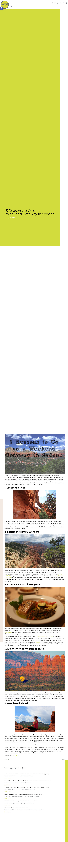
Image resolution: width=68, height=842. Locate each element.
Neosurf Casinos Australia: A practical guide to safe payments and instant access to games (28, 780)
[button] (11, 6)
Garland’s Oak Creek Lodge (45, 636)
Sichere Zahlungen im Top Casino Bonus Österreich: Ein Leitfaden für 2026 (24, 794)
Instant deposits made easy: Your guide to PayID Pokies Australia (21, 801)
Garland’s (38, 642)
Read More (7, 778)
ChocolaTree (8, 632)
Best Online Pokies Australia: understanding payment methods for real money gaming (27, 774)
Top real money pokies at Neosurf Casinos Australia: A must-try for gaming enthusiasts (27, 787)
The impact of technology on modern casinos (16, 807)
